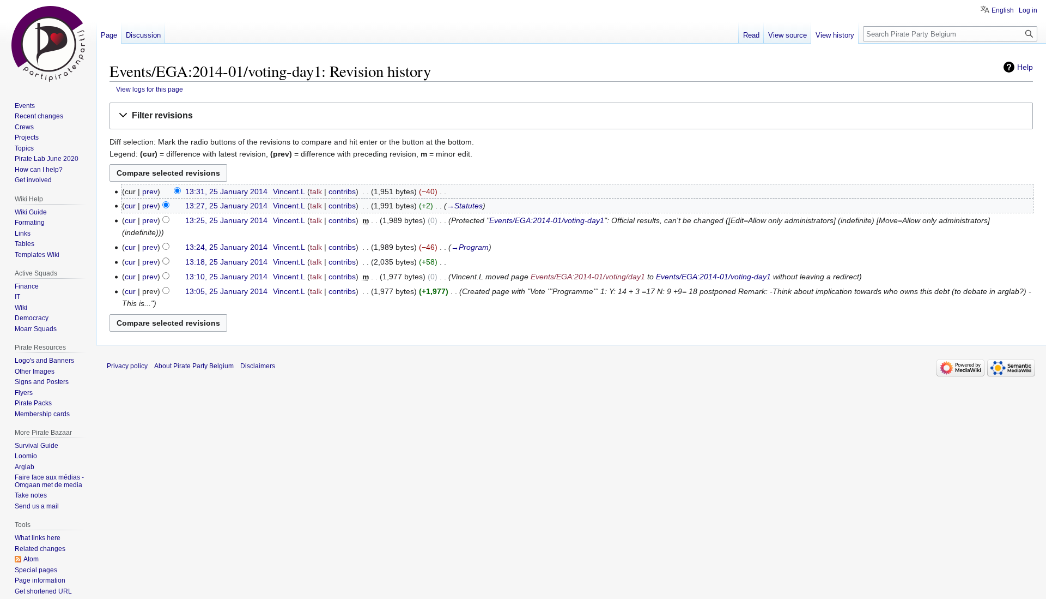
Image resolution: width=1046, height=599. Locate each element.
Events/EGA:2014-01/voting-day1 (546, 220)
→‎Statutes (465, 205)
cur (130, 205)
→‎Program (470, 247)
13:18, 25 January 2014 (226, 261)
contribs (342, 191)
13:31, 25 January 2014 (226, 191)
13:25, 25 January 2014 (226, 220)
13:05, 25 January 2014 (226, 291)
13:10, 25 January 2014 (226, 276)
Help (1025, 67)
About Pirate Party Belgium (194, 366)
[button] (571, 116)
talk (316, 191)
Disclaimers (257, 366)
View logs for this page (149, 89)
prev (149, 191)
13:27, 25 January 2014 (226, 205)
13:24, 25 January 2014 (226, 247)
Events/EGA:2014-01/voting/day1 (588, 276)
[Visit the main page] (48, 43)
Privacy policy (127, 366)
